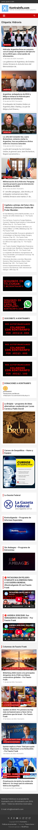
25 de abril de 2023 (9, 101)
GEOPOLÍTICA (8, 177)
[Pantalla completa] (33, 606)
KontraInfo (19, 101)
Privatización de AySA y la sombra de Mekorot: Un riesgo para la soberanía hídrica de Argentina (18, 783)
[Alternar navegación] (4, 15)
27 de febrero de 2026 (10, 719)
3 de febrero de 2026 (9, 753)
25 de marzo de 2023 (9, 188)
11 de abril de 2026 (9, 682)
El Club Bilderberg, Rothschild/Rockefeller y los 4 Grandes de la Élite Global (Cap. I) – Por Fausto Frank (18, 216)
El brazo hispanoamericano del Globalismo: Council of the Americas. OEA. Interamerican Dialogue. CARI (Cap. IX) (17, 268)
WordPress (25, 827)
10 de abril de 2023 (9, 146)
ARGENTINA (7, 44)
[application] (19, 599)
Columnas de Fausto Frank (15, 647)
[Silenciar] (29, 606)
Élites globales (27, 668)
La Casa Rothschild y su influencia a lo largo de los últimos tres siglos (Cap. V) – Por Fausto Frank (18, 242)
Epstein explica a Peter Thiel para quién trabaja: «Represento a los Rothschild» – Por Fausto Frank (18, 749)
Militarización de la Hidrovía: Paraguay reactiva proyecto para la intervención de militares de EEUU (18, 184)
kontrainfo (20, 58)
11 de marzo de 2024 (9, 58)
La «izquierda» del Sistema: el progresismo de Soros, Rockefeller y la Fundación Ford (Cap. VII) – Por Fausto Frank (18, 255)
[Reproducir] (5, 606)
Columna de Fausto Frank (12, 668)
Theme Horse (29, 824)
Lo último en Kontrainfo (12, 705)
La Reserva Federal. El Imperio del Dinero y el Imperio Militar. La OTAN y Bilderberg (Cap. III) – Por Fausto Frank (18, 229)
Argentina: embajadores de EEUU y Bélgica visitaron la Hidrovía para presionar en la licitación (17, 96)
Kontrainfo (23, 822)
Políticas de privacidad (9, 824)
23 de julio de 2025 (8, 788)
